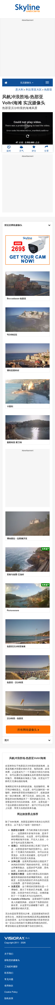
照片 (7, 740)
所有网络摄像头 (27, 729)
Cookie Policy (11, 991)
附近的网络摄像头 (13, 225)
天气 (21, 150)
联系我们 (8, 972)
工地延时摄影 (11, 966)
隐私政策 (8, 998)
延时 (9, 150)
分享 (46, 150)
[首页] (6, 82)
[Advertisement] (27, 49)
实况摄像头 (26, 82)
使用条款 (8, 985)
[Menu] (47, 82)
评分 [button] (34, 150)
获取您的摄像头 (12, 959)
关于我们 (8, 953)
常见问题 (8, 979)
